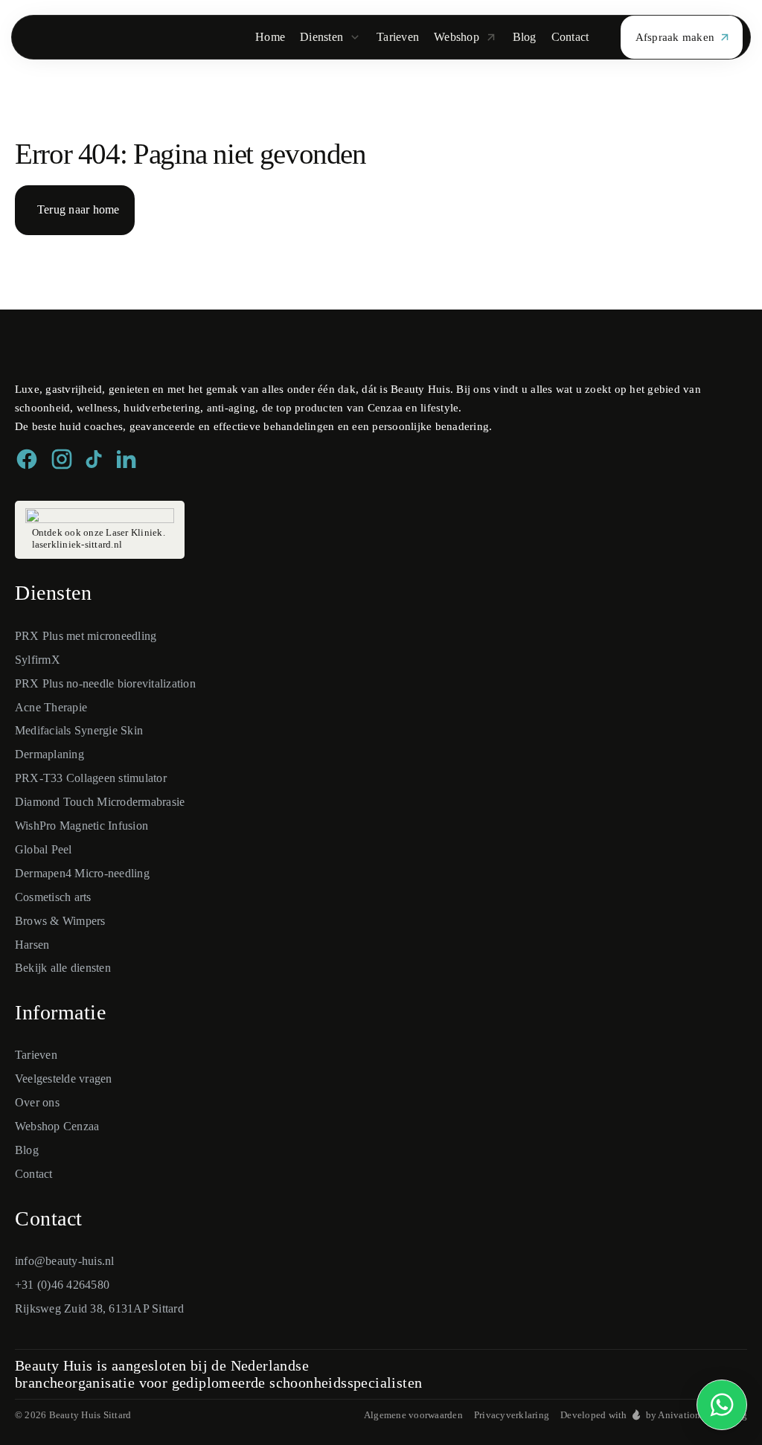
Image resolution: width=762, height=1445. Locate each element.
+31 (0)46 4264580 (62, 1285)
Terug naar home (78, 209)
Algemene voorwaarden (413, 1414)
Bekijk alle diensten (63, 968)
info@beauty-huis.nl (65, 1261)
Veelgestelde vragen (63, 1078)
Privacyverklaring (511, 1414)
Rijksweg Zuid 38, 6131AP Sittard (99, 1308)
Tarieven (36, 1055)
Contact (34, 1174)
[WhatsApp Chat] (722, 1405)
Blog (27, 1150)
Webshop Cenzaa (57, 1126)
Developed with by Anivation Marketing (653, 1414)
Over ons (37, 1102)
